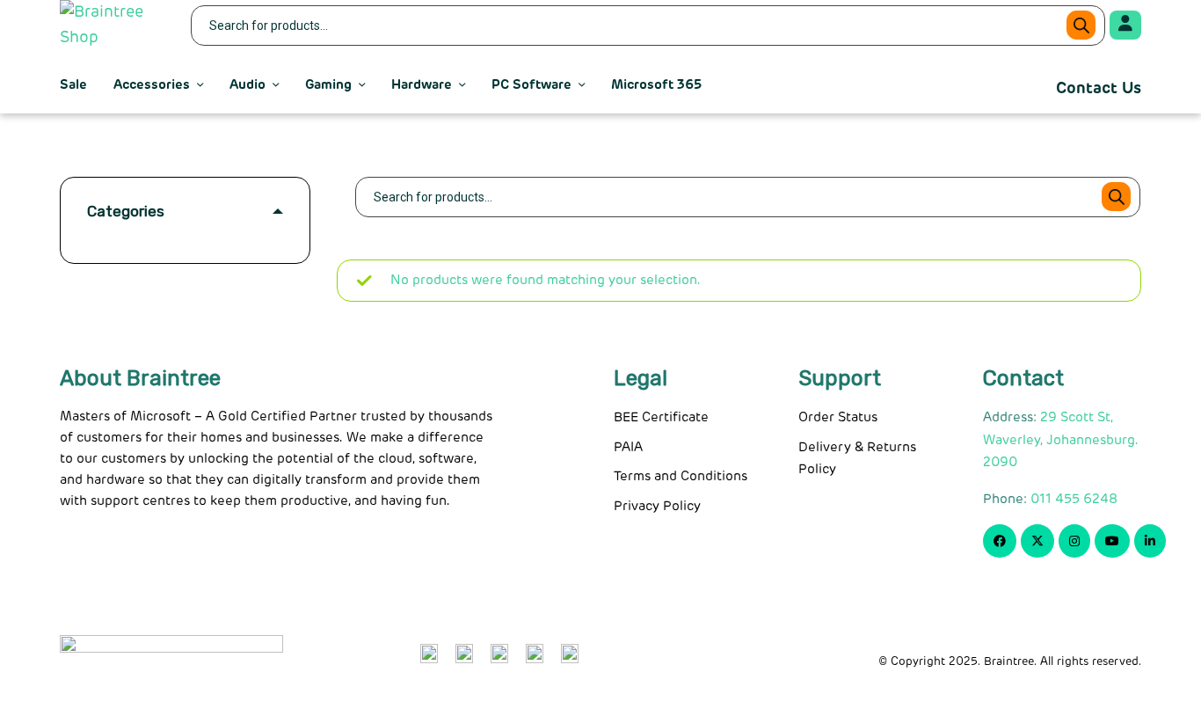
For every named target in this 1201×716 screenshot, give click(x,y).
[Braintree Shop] (114, 25)
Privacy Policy (657, 506)
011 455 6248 (1073, 499)
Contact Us (1098, 89)
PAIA (628, 447)
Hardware (421, 84)
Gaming (328, 84)
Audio (247, 84)
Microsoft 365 (656, 84)
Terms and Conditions (680, 476)
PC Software (531, 84)
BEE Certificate (661, 417)
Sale (73, 84)
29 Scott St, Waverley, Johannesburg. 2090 (1061, 440)
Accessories (151, 84)
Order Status (837, 417)
